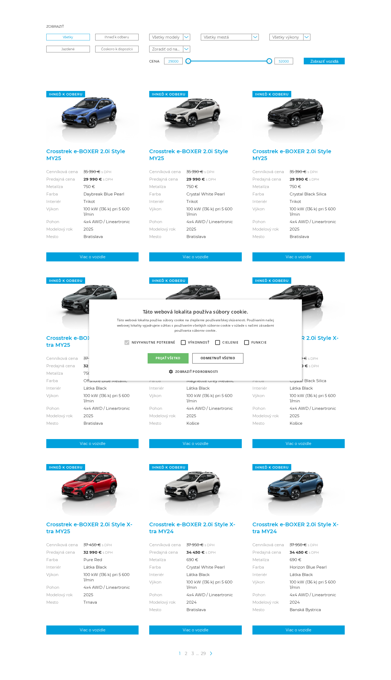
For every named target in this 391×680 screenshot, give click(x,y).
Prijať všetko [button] (168, 358)
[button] (195, 371)
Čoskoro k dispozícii (117, 49)
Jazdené (67, 49)
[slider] (188, 61)
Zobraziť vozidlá (324, 61)
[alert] (195, 340)
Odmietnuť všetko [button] (218, 358)
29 (203, 653)
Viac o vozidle (92, 256)
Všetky (68, 37)
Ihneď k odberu (117, 37)
